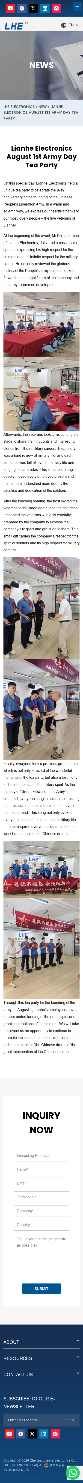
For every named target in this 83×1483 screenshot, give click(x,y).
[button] (73, 1473)
